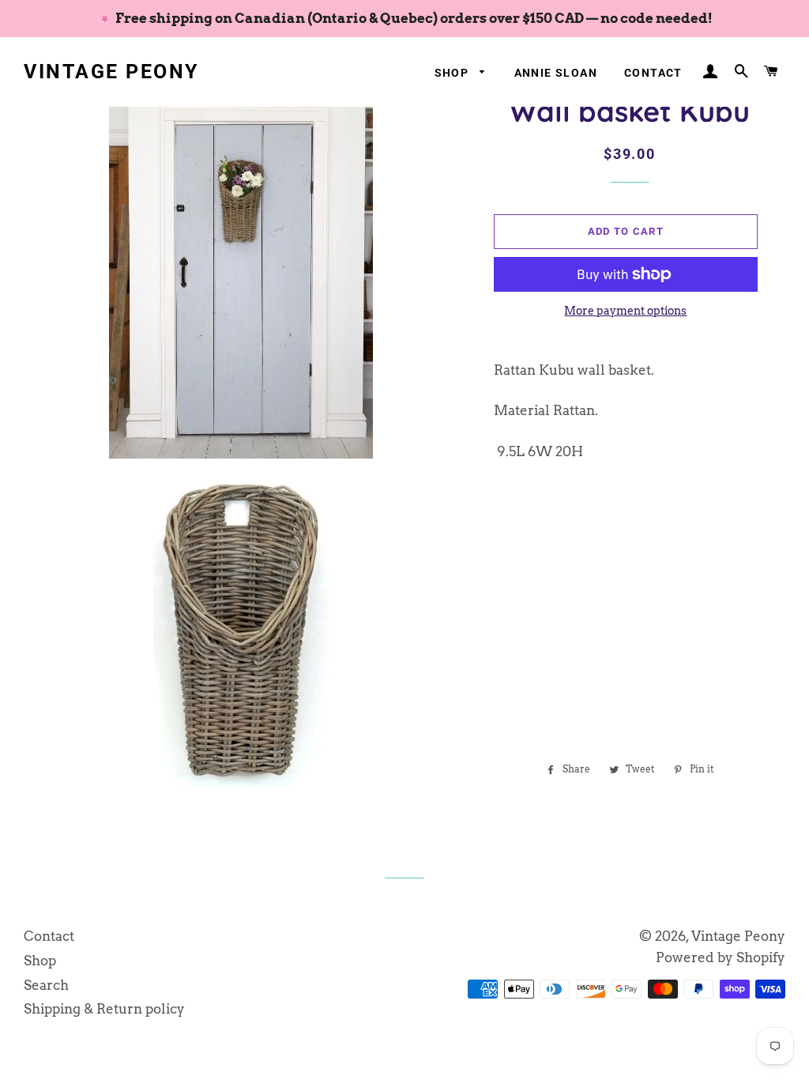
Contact (653, 72)
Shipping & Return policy (104, 1009)
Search (46, 985)
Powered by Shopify (720, 957)
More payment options (625, 310)
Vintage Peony (111, 71)
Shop (453, 72)
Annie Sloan (555, 72)
